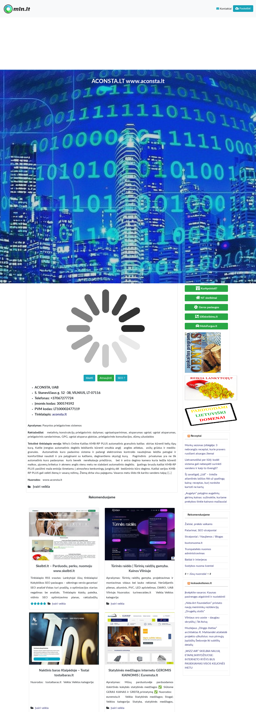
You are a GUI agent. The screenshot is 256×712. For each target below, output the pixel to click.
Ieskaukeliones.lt (201, 583)
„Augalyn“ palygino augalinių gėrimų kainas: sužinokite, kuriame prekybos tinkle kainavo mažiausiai (206, 497)
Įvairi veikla (59, 603)
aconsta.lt (59, 414)
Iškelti (89, 378)
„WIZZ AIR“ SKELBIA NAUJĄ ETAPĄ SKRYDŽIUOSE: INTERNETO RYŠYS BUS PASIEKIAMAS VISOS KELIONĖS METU (205, 659)
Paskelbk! (245, 8)
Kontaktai (225, 8)
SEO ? (121, 378)
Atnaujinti (106, 378)
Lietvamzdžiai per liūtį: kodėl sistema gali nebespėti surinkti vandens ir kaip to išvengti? (203, 464)
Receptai (196, 435)
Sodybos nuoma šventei (199, 566)
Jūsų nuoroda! (198, 574)
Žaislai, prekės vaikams (198, 524)
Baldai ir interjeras (196, 559)
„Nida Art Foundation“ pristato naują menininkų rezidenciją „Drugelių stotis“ (203, 607)
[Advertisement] (128, 43)
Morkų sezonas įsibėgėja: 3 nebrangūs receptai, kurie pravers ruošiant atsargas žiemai (205, 449)
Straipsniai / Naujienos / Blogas (204, 536)
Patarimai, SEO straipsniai (200, 530)
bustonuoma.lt (194, 543)
